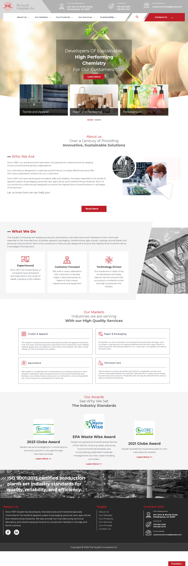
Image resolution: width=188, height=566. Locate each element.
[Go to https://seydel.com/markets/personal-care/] (133, 370)
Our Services (105, 522)
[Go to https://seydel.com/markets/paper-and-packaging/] (133, 341)
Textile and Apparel (35, 112)
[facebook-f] (8, 532)
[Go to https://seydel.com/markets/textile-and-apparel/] (55, 342)
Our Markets (105, 515)
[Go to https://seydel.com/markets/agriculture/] (55, 371)
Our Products (106, 518)
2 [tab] (98, 121)
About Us (104, 511)
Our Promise (105, 525)
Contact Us (164, 17)
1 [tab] (90, 121)
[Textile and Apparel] (44, 99)
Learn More (94, 76)
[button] (23, 17)
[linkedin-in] (16, 532)
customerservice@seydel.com (167, 7)
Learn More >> (43, 458)
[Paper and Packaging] (94, 99)
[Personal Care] (144, 99)
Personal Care (132, 112)
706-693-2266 (123, 7)
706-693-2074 (123, 9)
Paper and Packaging (87, 112)
